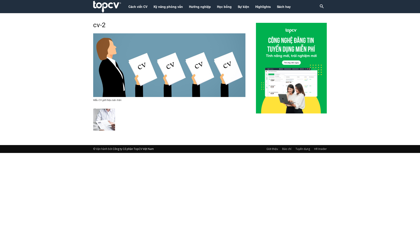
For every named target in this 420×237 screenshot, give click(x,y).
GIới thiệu (272, 149)
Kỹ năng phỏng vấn (168, 6)
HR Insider (320, 149)
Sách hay (284, 6)
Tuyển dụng (303, 149)
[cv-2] (169, 95)
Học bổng (224, 6)
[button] (321, 7)
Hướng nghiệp (200, 6)
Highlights (263, 6)
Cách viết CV (137, 6)
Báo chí (286, 149)
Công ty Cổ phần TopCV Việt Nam (133, 149)
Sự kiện (243, 6)
